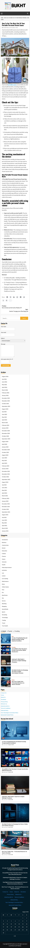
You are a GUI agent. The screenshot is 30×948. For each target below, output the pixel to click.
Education (4, 550)
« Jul (15, 936)
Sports (3, 612)
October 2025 (5, 403)
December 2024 (6, 430)
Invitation (4, 570)
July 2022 (4, 485)
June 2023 (4, 457)
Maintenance (5, 581)
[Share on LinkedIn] (14, 297)
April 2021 (4, 525)
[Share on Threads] (6, 300)
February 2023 (5, 466)
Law (3, 573)
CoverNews (11, 945)
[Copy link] (10, 300)
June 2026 (4, 382)
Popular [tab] (10, 631)
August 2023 (5, 455)
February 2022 (5, 498)
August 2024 (5, 441)
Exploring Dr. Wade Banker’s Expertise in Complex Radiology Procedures (19, 660)
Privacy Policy (4, 701)
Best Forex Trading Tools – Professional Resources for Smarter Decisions (18, 683)
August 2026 (5, 376)
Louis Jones (5, 744)
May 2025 (4, 417)
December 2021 (6, 503)
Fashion (4, 553)
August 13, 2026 (11, 744)
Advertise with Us (5, 706)
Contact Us (3, 693)
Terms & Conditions (5, 708)
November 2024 (6, 433)
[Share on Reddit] (24, 297)
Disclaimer (3, 699)
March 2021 (5, 528)
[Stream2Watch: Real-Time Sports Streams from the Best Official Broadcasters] (6, 649)
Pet (3, 592)
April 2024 (4, 444)
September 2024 (6, 438)
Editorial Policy (4, 710)
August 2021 (5, 514)
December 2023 (6, 449)
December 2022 (6, 471)
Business (4, 542)
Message (3, 344)
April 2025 (4, 419)
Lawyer (4, 575)
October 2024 (5, 436)
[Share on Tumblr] (3, 300)
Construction (5, 545)
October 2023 (5, 452)
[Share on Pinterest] (20, 297)
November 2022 (6, 474)
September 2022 (6, 479)
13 (15, 924)
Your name (3, 326)
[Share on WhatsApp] (17, 297)
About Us (3, 697)
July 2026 (4, 379)
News (3, 584)
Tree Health (5, 625)
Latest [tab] (4, 631)
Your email (3, 332)
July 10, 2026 (11, 854)
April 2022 (4, 493)
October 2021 (5, 509)
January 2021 (5, 531)
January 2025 (5, 428)
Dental (3, 548)
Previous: (12, 307)
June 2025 (4, 414)
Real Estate (5, 595)
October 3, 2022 (15, 27)
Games (3, 559)
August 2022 (5, 482)
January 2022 (5, 501)
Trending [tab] (17, 631)
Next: (18, 310)
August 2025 (5, 409)
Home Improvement (7, 567)
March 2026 (5, 390)
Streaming (4, 614)
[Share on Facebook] (7, 297)
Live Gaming (5, 578)
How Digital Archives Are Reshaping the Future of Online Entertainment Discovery (20, 671)
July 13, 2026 (11, 827)
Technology (5, 617)
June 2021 (4, 520)
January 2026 (5, 395)
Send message (5, 365)
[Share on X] (10, 297)
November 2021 (6, 506)
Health (3, 564)
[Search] (27, 13)
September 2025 (6, 406)
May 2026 (4, 384)
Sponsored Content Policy (7, 714)
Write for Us (4, 703)
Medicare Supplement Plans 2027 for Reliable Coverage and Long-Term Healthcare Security (14, 289)
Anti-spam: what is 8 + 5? (7, 359)
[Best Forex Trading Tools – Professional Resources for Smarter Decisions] (6, 682)
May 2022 (4, 490)
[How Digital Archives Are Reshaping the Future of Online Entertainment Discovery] (6, 671)
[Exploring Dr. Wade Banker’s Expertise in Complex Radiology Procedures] (6, 660)
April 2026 (4, 387)
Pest (3, 589)
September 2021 (6, 512)
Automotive (5, 539)
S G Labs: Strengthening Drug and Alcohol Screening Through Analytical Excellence (19, 639)
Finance (4, 556)
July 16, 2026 (11, 799)
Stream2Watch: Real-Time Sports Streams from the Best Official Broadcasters (19, 650)
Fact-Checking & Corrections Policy (9, 712)
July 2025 (4, 411)
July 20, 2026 (11, 772)
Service (4, 600)
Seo (3, 598)
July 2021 (4, 517)
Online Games (5, 587)
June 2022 (4, 487)
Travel (3, 623)
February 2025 (5, 425)
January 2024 (5, 447)
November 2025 (6, 400)
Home (2, 695)
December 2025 (6, 398)
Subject (3, 338)
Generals (4, 562)
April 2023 (4, 463)
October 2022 (5, 476)
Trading (4, 620)
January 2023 (5, 468)
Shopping (4, 606)
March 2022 (5, 495)
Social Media (5, 609)
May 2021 (4, 522)
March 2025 (5, 422)
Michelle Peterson (6, 27)
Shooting (4, 603)
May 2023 (4, 460)
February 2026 (5, 392)
